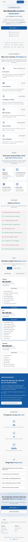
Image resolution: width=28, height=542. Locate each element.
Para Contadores (4, 532)
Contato (16, 529)
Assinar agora (12, 507)
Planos (2, 531)
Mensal (9, 268)
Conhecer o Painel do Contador (10, 403)
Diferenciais (3, 528)
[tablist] (14, 273)
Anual (17, 268)
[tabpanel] (14, 322)
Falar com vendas (14, 511)
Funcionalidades (4, 529)
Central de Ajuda (18, 528)
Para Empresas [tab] (7, 273)
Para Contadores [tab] (20, 273)
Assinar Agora (20, 1)
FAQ (15, 531)
